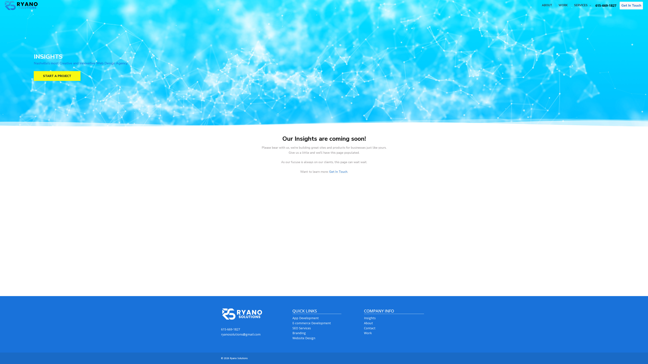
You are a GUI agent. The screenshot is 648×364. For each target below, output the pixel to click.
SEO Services (301, 328)
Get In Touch (631, 5)
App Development (305, 318)
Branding (299, 333)
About (368, 323)
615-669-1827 (605, 5)
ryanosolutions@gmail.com (241, 334)
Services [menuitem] (581, 5)
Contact (369, 328)
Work (368, 333)
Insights (370, 318)
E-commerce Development (311, 323)
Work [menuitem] (563, 5)
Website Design (303, 338)
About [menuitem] (547, 5)
